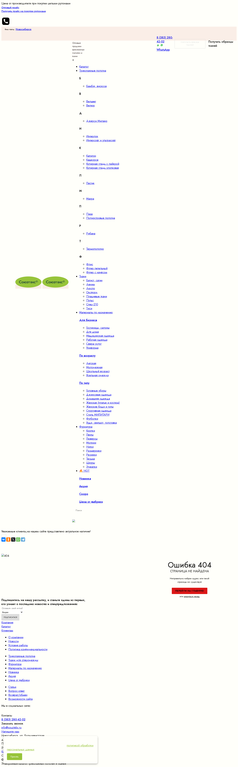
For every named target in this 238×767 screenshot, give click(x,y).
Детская (91, 363)
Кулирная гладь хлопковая (102, 168)
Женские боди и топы (100, 407)
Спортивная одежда (98, 411)
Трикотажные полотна (21, 656)
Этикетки (91, 467)
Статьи (12, 687)
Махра (90, 199)
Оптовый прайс (23, 9)
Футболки (92, 419)
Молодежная (94, 367)
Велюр (90, 105)
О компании (15, 637)
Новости (13, 641)
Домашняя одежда (98, 399)
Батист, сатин (94, 280)
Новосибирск (23, 29)
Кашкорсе (92, 160)
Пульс (90, 300)
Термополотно (95, 249)
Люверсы (92, 439)
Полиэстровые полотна (100, 218)
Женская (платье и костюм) (103, 403)
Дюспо (90, 288)
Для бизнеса (88, 320)
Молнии (91, 443)
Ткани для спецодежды (23, 660)
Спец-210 (92, 304)
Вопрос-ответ (16, 691)
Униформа (92, 348)
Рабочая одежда (96, 340)
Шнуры (90, 463)
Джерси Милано (96, 121)
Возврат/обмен (17, 695)
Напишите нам (10, 732)
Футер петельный (97, 268)
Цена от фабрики (19, 680)
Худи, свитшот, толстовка (101, 423)
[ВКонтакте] (3, 539)
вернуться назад (192, 596)
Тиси (89, 308)
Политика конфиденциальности (27, 649)
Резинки (91, 455)
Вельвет (91, 101)
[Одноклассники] (8, 539)
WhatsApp (163, 50)
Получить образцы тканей (190, 43)
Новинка (13, 672)
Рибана (90, 234)
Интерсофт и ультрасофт (101, 140)
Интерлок (92, 136)
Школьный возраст (98, 371)
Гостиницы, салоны (98, 328)
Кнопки (90, 431)
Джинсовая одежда (98, 395)
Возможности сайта (20, 699)
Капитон (91, 156)
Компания (7, 622)
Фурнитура (14, 664)
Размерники (93, 451)
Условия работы (18, 645)
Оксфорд (92, 292)
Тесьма (90, 459)
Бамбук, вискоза (96, 86)
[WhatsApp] (18, 539)
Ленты (90, 435)
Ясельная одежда (97, 375)
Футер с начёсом (96, 272)
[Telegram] (23, 539)
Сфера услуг (94, 344)
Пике (89, 214)
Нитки (90, 447)
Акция (12, 676)
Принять (14, 756)
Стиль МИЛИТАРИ (97, 415)
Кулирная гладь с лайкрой (102, 164)
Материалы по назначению (25, 668)
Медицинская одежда (100, 336)
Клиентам (7, 631)
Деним (90, 284)
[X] (13, 539)
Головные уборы (96, 391)
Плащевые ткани (96, 296)
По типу (84, 383)
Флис (89, 264)
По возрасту (87, 356)
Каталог (6, 627)
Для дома (92, 332)
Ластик (90, 183)
